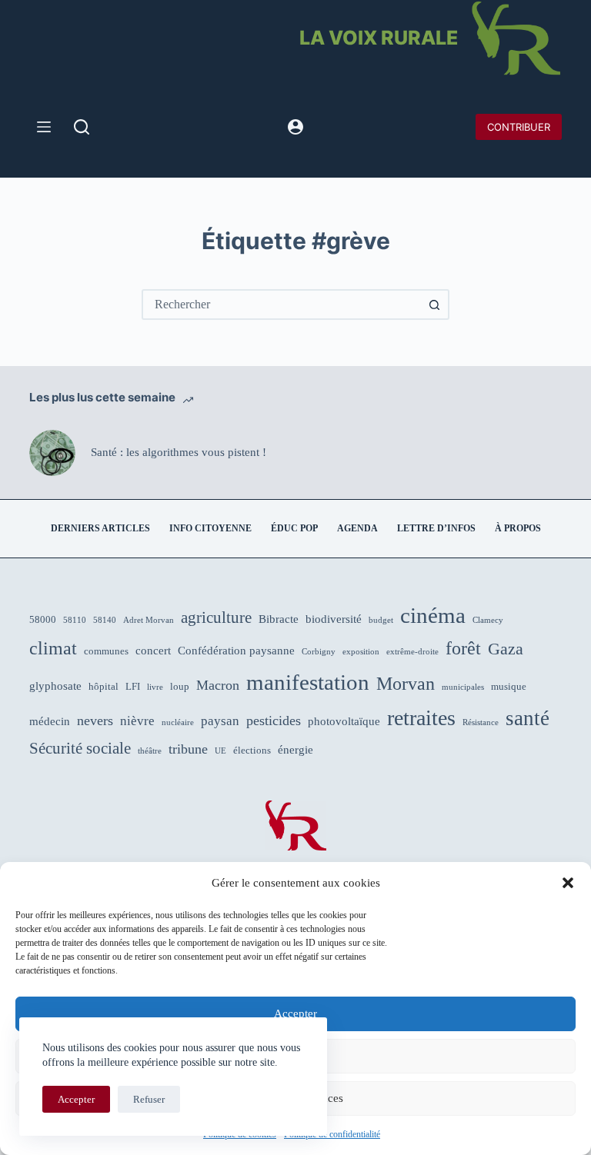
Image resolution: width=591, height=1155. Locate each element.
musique (508, 686)
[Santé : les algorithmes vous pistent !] (52, 453)
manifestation (307, 682)
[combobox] (281, 304)
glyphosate (55, 686)
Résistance (480, 722)
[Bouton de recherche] (434, 304)
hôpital (103, 686)
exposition (360, 651)
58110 (74, 620)
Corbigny (319, 651)
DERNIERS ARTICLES (100, 528)
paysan (220, 721)
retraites (421, 718)
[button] (568, 882)
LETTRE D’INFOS (436, 528)
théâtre (150, 751)
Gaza (505, 649)
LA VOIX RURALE (378, 37)
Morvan (405, 684)
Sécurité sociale (80, 748)
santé (527, 718)
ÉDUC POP (294, 528)
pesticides (273, 720)
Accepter (295, 1013)
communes (106, 651)
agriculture (216, 617)
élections (252, 750)
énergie (295, 750)
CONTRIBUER (518, 127)
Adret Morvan (148, 620)
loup (179, 686)
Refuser (149, 1099)
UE (220, 751)
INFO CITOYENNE (210, 528)
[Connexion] (295, 127)
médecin (49, 721)
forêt (463, 648)
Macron (217, 685)
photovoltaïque (344, 721)
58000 (42, 619)
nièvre (137, 721)
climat (53, 648)
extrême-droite (412, 651)
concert (153, 650)
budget (381, 620)
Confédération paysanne (236, 650)
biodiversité (334, 619)
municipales (463, 687)
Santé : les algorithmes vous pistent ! (178, 452)
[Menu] (43, 126)
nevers (95, 720)
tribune (188, 749)
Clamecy (487, 620)
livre (155, 687)
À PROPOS (518, 528)
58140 (104, 620)
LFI (132, 686)
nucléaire (178, 722)
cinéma (433, 615)
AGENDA (357, 528)
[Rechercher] (81, 127)
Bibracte (279, 619)
